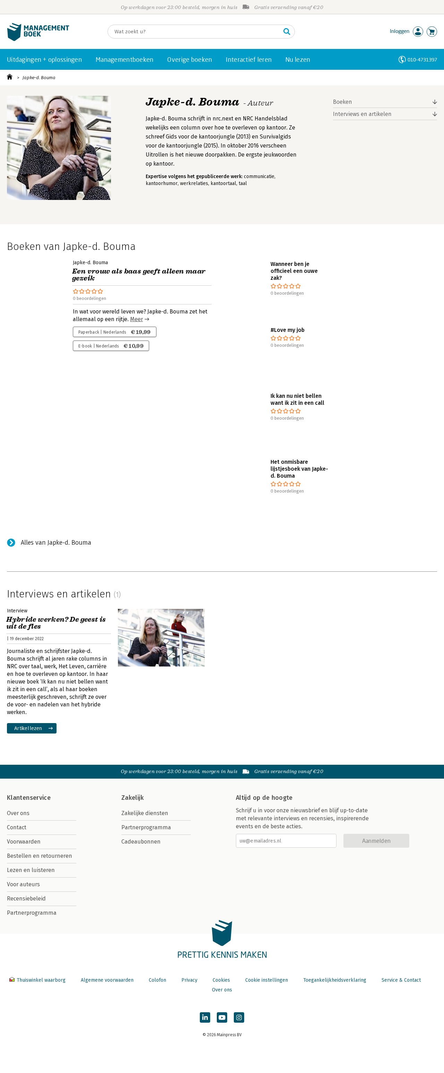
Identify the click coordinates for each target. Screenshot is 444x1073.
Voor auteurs (23, 884)
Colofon (157, 980)
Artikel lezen (28, 728)
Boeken (342, 102)
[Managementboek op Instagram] (239, 1017)
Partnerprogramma (32, 912)
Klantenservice (29, 798)
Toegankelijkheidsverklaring (334, 980)
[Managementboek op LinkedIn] (205, 1017)
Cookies (221, 980)
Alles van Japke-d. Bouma (56, 542)
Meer (136, 319)
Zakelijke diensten (144, 813)
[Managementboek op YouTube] (222, 1017)
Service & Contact (401, 980)
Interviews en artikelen (362, 114)
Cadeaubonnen (141, 841)
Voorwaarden (24, 841)
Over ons (18, 813)
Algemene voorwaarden (107, 980)
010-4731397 (422, 59)
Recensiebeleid (26, 898)
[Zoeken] (287, 32)
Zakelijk (132, 798)
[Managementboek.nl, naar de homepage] (38, 39)
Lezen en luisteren (31, 870)
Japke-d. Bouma (39, 77)
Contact (16, 827)
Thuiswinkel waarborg (41, 980)
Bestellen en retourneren (39, 856)
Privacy (189, 980)
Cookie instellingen (266, 980)
